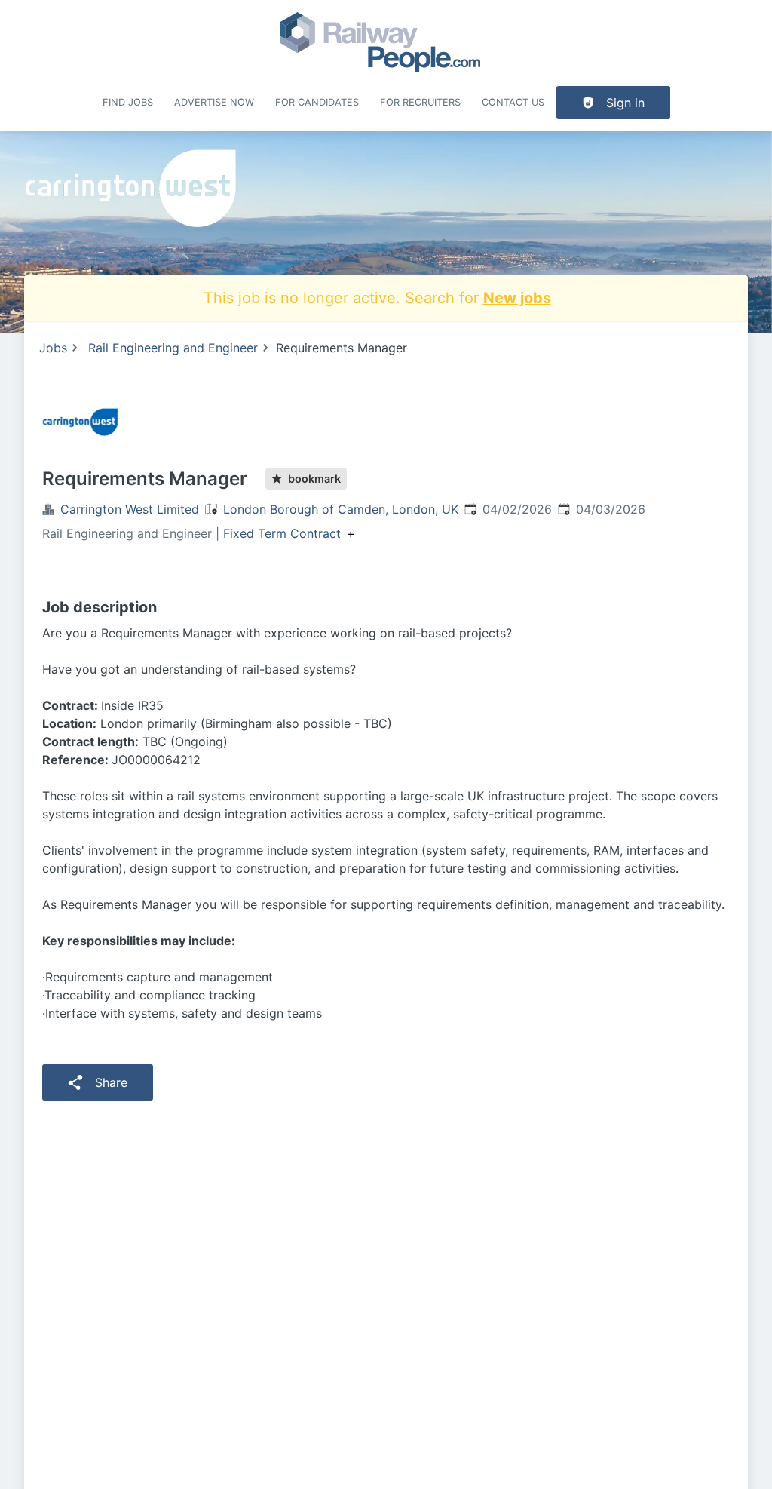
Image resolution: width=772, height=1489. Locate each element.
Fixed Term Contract (282, 533)
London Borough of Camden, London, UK (340, 509)
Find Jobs (128, 102)
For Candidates (317, 102)
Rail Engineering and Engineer (173, 347)
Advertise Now (214, 102)
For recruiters (420, 102)
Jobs (53, 347)
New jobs (517, 298)
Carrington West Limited (129, 509)
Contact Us (513, 102)
